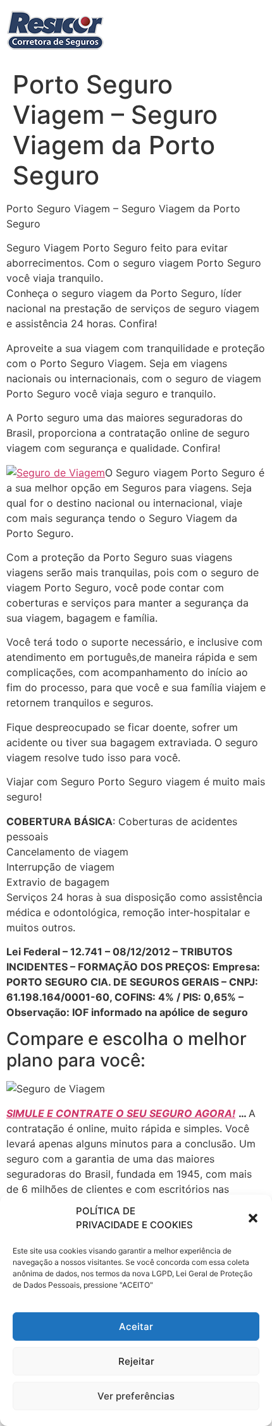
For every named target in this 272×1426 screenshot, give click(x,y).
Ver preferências (136, 1396)
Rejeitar (136, 1361)
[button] (253, 1218)
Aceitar (136, 1326)
